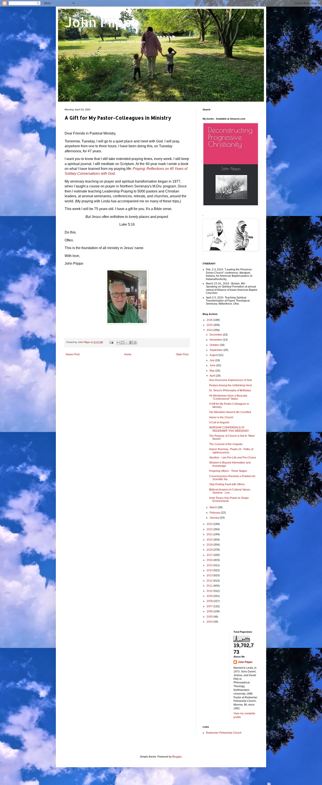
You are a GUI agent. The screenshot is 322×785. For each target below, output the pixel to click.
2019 (210, 544)
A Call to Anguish (219, 422)
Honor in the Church (221, 417)
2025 (210, 325)
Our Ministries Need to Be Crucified (230, 412)
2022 (210, 529)
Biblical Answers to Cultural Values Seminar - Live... (229, 491)
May (212, 370)
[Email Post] (111, 342)
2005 (210, 616)
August (214, 355)
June (213, 365)
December (216, 334)
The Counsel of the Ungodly (225, 444)
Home (127, 354)
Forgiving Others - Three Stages (228, 470)
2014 (210, 570)
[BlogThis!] (122, 342)
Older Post (182, 354)
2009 (210, 596)
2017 (210, 555)
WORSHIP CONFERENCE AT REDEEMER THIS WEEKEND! (229, 429)
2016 (210, 560)
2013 (210, 575)
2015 (210, 565)
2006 (210, 611)
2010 (210, 591)
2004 (210, 621)
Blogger (177, 756)
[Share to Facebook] (131, 342)
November (216, 339)
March (214, 507)
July (212, 360)
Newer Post (73, 354)
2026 (210, 320)
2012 (210, 580)
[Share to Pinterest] (135, 342)
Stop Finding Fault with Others (227, 484)
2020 (210, 539)
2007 (210, 606)
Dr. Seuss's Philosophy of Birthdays (230, 390)
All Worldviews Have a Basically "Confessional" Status (228, 397)
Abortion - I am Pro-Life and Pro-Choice (232, 457)
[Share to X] (127, 342)
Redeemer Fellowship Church (224, 732)
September (216, 350)
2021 (210, 534)
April (213, 375)
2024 (210, 330)
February (215, 512)
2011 (210, 585)
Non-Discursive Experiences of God (230, 380)
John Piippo (102, 22)
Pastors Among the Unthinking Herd (230, 385)
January (215, 517)
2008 (210, 601)
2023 (210, 524)
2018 (210, 549)
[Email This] (118, 342)
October (215, 345)
